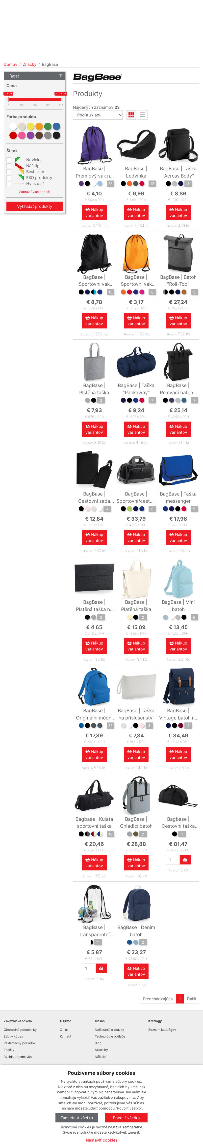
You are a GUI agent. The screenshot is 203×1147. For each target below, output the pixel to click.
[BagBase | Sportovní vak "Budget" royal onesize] (135, 292)
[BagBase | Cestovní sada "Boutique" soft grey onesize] (93, 509)
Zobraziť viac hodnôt (35, 192)
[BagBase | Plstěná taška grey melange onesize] (87, 401)
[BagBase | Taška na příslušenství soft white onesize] (129, 726)
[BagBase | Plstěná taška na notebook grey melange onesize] (93, 618)
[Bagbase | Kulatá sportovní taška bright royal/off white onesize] (99, 834)
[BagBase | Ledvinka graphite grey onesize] (135, 184)
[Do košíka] (185, 859)
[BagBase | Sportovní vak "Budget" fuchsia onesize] (141, 292)
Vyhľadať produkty (34, 206)
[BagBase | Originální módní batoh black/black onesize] (87, 726)
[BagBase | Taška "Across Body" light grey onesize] (174, 184)
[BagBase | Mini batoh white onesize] (171, 618)
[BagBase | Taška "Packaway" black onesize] (129, 401)
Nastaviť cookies (101, 1140)
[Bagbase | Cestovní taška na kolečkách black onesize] (174, 834)
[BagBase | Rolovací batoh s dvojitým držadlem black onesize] (165, 401)
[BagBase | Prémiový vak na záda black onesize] (87, 184)
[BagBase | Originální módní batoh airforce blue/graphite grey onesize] (99, 726)
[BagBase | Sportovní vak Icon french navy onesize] (87, 292)
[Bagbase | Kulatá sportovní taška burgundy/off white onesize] (93, 834)
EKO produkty (38, 177)
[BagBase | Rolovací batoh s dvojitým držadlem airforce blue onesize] (183, 401)
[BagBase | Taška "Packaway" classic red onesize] (141, 401)
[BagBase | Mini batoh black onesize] (183, 618)
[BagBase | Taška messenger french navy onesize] (171, 509)
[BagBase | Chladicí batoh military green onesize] (135, 834)
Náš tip (32, 165)
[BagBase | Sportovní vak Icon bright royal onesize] (99, 292)
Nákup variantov (94, 212)
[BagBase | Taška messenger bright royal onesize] (165, 509)
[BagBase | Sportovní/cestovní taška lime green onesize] (129, 509)
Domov (10, 64)
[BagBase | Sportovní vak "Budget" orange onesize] (123, 292)
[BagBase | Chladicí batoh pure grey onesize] (129, 834)
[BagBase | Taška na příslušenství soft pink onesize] (141, 726)
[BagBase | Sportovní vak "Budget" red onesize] (129, 292)
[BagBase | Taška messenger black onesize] (177, 509)
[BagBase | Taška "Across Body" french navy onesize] (180, 184)
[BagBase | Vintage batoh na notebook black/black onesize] (174, 726)
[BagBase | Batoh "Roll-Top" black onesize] (171, 292)
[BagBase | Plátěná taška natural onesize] (129, 618)
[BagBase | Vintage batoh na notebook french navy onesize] (168, 726)
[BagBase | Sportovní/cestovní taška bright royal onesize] (141, 509)
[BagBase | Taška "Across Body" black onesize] (168, 184)
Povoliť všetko (126, 1117)
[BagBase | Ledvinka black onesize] (123, 184)
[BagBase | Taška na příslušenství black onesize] (135, 726)
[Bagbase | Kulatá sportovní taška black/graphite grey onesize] (87, 834)
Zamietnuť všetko (76, 1117)
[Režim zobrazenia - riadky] (143, 115)
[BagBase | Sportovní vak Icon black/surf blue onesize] (93, 292)
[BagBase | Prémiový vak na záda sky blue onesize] (99, 184)
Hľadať (12, 75)
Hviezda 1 (35, 183)
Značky (29, 64)
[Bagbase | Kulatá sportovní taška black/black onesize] (81, 834)
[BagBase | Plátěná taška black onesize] (135, 618)
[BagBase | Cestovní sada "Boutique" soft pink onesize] (87, 509)
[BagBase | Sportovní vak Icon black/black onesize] (81, 292)
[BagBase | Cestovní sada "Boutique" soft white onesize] (99, 509)
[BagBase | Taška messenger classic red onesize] (183, 509)
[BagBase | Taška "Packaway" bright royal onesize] (135, 401)
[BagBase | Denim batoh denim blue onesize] (129, 943)
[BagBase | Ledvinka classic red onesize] (141, 184)
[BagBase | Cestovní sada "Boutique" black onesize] (81, 509)
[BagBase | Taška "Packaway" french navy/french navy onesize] (123, 401)
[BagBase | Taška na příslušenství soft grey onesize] (123, 726)
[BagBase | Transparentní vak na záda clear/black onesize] (90, 943)
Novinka (33, 159)
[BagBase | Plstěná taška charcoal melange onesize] (93, 401)
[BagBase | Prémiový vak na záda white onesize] (93, 184)
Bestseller (34, 171)
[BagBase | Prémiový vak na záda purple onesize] (81, 184)
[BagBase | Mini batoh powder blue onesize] (165, 618)
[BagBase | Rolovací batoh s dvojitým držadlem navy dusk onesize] (171, 401)
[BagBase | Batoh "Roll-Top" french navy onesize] (177, 292)
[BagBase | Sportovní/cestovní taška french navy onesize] (135, 509)
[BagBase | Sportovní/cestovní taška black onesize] (123, 509)
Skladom (86, 226)
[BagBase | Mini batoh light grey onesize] (177, 618)
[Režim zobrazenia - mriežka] (131, 115)
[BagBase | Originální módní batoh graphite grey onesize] (93, 726)
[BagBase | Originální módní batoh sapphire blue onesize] (81, 726)
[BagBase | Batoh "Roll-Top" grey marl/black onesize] (165, 292)
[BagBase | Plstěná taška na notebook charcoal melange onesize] (87, 618)
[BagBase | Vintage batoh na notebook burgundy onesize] (180, 726)
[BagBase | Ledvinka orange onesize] (129, 184)
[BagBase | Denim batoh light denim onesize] (135, 943)
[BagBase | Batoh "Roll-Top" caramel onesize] (183, 292)
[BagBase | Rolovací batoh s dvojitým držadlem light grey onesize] (177, 401)
